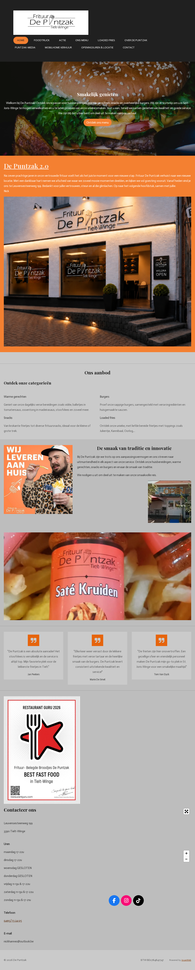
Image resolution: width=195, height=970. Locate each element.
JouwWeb (186, 960)
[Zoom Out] (186, 859)
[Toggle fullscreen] (186, 811)
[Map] (126, 835)
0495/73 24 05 (13, 920)
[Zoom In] (186, 853)
